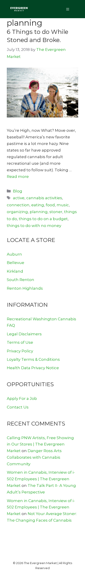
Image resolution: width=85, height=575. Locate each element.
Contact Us (18, 407)
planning (39, 211)
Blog (17, 191)
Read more (18, 176)
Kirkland (15, 271)
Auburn (14, 254)
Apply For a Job (22, 398)
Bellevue (15, 262)
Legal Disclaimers (24, 334)
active (18, 198)
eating (37, 205)
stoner (55, 211)
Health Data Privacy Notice (33, 368)
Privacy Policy (20, 351)
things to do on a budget (43, 219)
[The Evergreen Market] (19, 9)
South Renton (20, 279)
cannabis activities (44, 198)
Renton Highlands (25, 288)
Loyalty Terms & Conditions (33, 359)
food (50, 205)
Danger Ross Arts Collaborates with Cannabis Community (34, 457)
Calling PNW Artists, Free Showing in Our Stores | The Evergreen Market (40, 444)
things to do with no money (34, 225)
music (63, 205)
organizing (17, 211)
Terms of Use (20, 342)
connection (18, 205)
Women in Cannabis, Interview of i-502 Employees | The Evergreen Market (41, 479)
